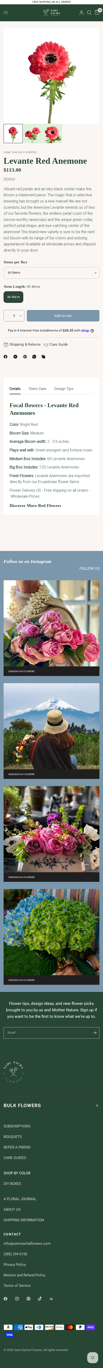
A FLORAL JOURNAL (20, 1199)
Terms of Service (17, 1286)
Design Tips (63, 389)
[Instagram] (20, 1299)
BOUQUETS (13, 1137)
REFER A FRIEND (17, 1147)
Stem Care (37, 389)
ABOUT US (12, 1209)
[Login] (81, 12)
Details (15, 389)
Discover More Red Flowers (35, 505)
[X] (16, 357)
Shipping (9, 178)
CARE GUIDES (15, 1158)
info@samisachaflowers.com (27, 1243)
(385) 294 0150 (15, 1254)
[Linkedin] (55, 1299)
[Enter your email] (94, 1033)
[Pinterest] (26, 357)
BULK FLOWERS (22, 1105)
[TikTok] (43, 1298)
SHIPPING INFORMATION (24, 1220)
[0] (96, 12)
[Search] (89, 12)
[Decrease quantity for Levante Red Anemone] (7, 315)
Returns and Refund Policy (24, 1275)
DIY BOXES (12, 1184)
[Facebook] (6, 357)
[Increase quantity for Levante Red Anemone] (20, 315)
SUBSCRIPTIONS (17, 1126)
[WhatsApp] (35, 357)
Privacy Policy (15, 1264)
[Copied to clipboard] (44, 357)
